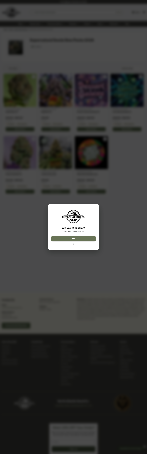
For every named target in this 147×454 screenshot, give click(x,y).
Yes (73, 239)
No (73, 244)
